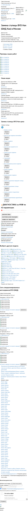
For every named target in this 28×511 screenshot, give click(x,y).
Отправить (3, 501)
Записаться (4, 86)
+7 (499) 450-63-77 (4, 353)
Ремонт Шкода (4, 461)
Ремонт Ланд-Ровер (6, 411)
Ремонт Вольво (5, 387)
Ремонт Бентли (4, 385)
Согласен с (13, 488)
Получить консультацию (7, 226)
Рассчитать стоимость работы (8, 468)
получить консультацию (10, 217)
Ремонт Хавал (4, 451)
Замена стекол (18, 376)
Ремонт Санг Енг (5, 434)
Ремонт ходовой (8, 47)
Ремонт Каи (4, 406)
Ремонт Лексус (4, 413)
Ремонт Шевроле (5, 460)
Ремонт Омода (4, 423)
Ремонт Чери (4, 458)
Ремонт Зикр (4, 399)
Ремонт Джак (4, 394)
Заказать (7, 131)
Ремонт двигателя (12, 368)
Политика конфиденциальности (9, 473)
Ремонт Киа (4, 408)
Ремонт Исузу (4, 402)
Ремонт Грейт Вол (5, 392)
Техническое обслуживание (7, 366)
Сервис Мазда (4, 465)
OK (0, 504)
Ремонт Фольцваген (6, 447)
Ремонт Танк (4, 442)
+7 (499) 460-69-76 (4, 335)
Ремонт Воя (4, 388)
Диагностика (18, 366)
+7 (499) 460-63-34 (4, 317)
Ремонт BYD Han (8, 46)
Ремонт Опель (4, 425)
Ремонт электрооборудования (8, 371)
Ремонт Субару (4, 439)
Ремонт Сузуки (4, 440)
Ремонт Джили (4, 395)
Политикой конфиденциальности (15, 488)
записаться (23, 309)
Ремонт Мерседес (5, 416)
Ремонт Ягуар (4, 463)
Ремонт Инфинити (5, 401)
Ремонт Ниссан (5, 421)
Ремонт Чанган (4, 456)
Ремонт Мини (4, 418)
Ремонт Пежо (4, 427)
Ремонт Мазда (4, 414)
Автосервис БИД (8, 44)
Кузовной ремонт (11, 376)
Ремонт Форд (4, 449)
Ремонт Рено (4, 430)
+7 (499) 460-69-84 (5, 5)
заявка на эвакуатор (8, 219)
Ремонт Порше (4, 428)
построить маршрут (5, 309)
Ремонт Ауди (4, 382)
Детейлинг (3, 376)
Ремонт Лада (4, 409)
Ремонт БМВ (4, 383)
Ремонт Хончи (4, 454)
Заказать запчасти (20, 468)
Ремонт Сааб (4, 432)
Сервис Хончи (4, 466)
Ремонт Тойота (4, 444)
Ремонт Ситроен (5, 437)
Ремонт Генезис (5, 390)
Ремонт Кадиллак (5, 404)
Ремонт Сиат (4, 435)
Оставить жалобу (5, 472)
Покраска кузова (10, 375)
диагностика (6, 214)
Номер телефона (4, 485)
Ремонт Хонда (4, 453)
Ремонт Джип (4, 397)
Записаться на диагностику (7, 470)
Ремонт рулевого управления (8, 373)
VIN (1, 487)
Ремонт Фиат (4, 446)
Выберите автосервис (5, 483)
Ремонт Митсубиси (5, 420)
